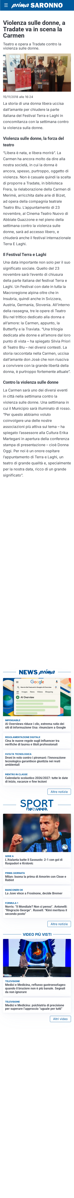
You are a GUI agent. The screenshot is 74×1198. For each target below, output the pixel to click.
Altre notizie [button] (59, 792)
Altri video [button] (60, 1019)
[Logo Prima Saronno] (37, 5)
